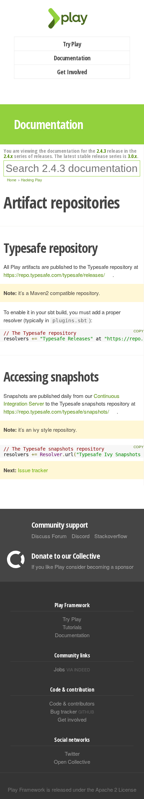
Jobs (72, 669)
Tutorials (72, 627)
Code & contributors (72, 703)
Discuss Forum (49, 536)
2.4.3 (101, 150)
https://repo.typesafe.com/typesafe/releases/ (54, 274)
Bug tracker (72, 711)
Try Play (72, 44)
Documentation (72, 58)
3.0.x (132, 155)
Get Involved (72, 72)
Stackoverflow (110, 536)
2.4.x (8, 155)
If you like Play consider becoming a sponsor (82, 566)
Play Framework (72, 18)
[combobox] (71, 168)
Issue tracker (33, 470)
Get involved (72, 719)
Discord (80, 536)
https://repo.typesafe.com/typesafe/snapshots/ (56, 411)
